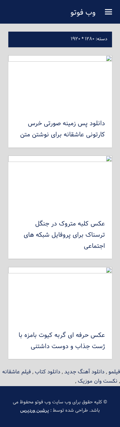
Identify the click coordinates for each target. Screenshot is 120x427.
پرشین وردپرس (34, 411)
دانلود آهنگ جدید (84, 372)
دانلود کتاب (47, 372)
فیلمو (114, 372)
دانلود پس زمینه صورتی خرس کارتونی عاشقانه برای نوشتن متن (62, 129)
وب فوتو (83, 12)
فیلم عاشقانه (16, 372)
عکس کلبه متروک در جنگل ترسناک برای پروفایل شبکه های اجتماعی (64, 235)
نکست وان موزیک (97, 381)
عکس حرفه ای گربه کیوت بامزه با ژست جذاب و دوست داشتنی (62, 341)
